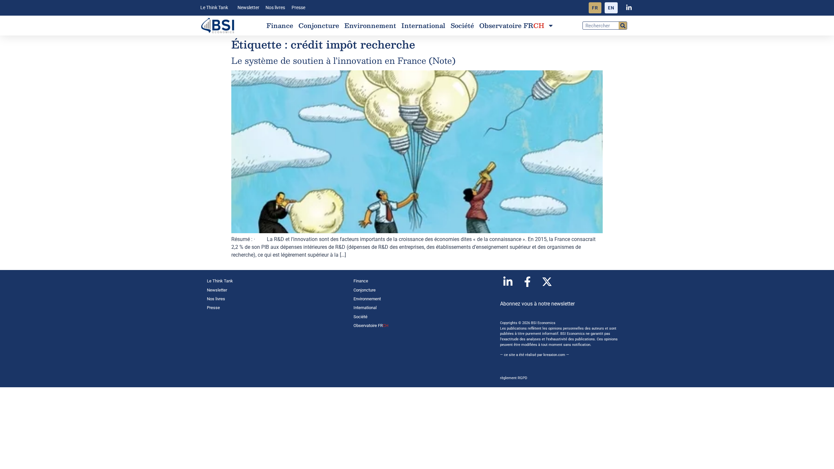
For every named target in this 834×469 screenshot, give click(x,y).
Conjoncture (318, 25)
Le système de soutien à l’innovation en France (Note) (343, 60)
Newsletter (248, 7)
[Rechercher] (623, 25)
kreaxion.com (554, 355)
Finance (279, 25)
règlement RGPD (513, 378)
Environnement (370, 25)
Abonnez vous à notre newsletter (537, 304)
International (423, 25)
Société (462, 25)
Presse (298, 7)
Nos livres (275, 7)
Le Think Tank (214, 7)
